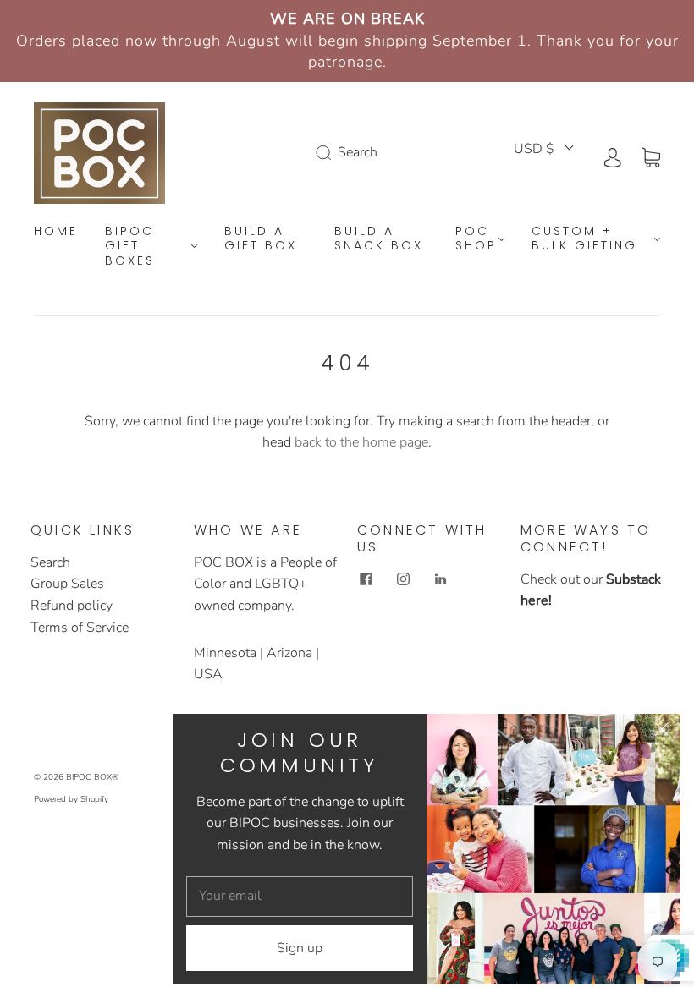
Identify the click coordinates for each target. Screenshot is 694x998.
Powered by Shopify (71, 799)
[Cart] (651, 155)
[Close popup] (661, 732)
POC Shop (476, 239)
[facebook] (365, 579)
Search (50, 562)
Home (56, 231)
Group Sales (67, 583)
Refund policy (71, 605)
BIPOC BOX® (92, 777)
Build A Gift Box (260, 239)
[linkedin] (440, 579)
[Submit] (327, 153)
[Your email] (299, 896)
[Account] (612, 155)
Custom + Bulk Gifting (584, 239)
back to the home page (361, 442)
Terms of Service (79, 627)
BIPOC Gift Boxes (130, 246)
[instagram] (402, 579)
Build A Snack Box (378, 239)
